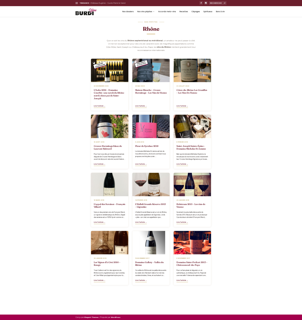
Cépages (195, 12)
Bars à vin (220, 12)
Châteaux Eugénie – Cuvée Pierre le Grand (107, 3)
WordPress (115, 317)
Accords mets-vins (167, 12)
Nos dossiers (128, 12)
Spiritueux (207, 12)
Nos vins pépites (144, 12)
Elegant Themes (91, 317)
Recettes (183, 12)
